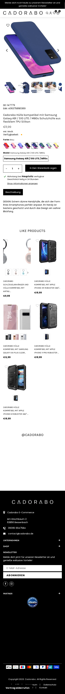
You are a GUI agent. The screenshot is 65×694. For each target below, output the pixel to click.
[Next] (58, 50)
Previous (6, 272)
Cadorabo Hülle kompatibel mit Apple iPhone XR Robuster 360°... (47, 284)
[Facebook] (5, 583)
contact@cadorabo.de (20, 533)
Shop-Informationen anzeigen (22, 183)
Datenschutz (50, 684)
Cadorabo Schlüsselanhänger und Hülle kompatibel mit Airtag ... (16, 286)
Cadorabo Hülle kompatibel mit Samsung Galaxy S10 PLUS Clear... (15, 349)
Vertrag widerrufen (18, 687)
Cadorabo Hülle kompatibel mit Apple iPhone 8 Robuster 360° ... (15, 410)
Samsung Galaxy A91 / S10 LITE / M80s (25, 158)
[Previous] (7, 50)
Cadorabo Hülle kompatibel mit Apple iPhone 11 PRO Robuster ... (46, 349)
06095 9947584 (17, 528)
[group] (17, 251)
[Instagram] (11, 583)
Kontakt (43, 687)
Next (27, 272)
